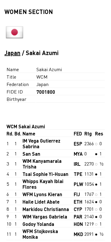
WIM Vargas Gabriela (44, 216)
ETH (78, 201)
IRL (77, 164)
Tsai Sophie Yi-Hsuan (45, 174)
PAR (78, 216)
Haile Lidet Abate (40, 201)
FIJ (77, 194)
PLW (78, 184)
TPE (78, 174)
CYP (78, 209)
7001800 (45, 92)
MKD (78, 234)
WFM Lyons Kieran (42, 194)
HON (78, 224)
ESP (78, 143)
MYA (78, 154)
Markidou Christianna (45, 209)
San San (31, 154)
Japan (12, 52)
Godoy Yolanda (38, 224)
